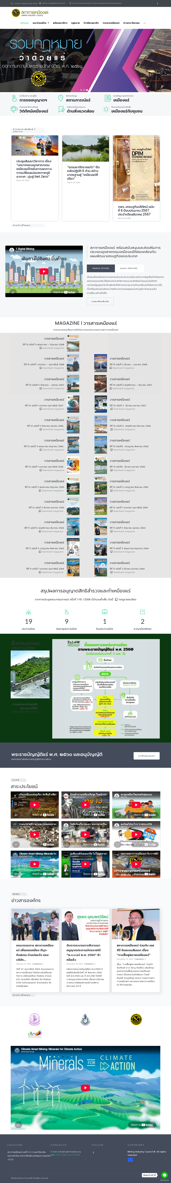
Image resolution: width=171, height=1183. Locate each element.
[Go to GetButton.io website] (164, 1180)
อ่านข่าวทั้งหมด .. (23, 225)
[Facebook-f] (158, 3)
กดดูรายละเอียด (127, 599)
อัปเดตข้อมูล (71, 96)
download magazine (53, 348)
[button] (81, 90)
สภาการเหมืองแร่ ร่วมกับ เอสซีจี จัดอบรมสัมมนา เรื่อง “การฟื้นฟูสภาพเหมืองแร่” (135, 950)
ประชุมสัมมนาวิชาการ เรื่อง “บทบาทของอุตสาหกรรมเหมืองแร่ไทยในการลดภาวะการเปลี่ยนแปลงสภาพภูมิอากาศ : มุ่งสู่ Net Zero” (34, 169)
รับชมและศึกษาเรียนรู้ (29, 107)
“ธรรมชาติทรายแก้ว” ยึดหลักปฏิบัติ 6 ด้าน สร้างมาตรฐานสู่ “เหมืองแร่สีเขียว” (83, 173)
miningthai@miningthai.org (53, 3)
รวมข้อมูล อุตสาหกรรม (123, 96)
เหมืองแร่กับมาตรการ (76, 107)
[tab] (101, 268)
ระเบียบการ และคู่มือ (28, 96)
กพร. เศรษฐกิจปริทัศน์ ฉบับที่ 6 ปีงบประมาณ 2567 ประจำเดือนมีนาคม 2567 (136, 211)
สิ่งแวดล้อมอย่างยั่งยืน (121, 107)
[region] (85, 60)
